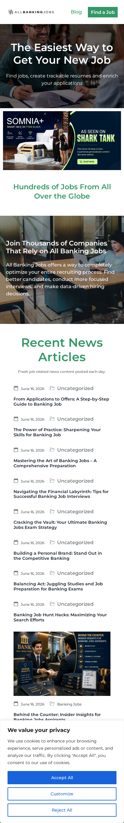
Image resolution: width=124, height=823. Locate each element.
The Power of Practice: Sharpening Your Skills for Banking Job (57, 432)
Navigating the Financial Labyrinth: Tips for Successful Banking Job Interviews (61, 494)
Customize (62, 794)
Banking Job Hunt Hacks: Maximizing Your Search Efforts (60, 617)
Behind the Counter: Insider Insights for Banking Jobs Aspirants (57, 717)
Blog (76, 12)
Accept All (62, 777)
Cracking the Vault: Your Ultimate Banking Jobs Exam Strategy (60, 525)
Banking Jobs (69, 704)
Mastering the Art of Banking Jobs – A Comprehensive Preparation (55, 463)
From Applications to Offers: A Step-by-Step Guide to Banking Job (61, 401)
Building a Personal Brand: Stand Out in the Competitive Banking (58, 555)
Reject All (62, 810)
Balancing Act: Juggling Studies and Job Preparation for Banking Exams (58, 586)
